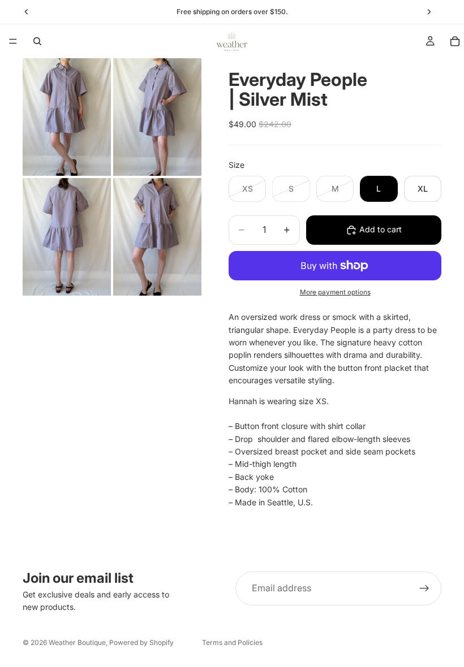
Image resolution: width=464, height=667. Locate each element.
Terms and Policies (232, 642)
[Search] (37, 41)
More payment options (335, 292)
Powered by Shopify (141, 642)
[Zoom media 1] (67, 117)
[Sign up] (424, 588)
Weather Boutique (77, 642)
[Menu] (13, 41)
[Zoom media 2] (157, 117)
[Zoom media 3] (67, 237)
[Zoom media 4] (157, 237)
